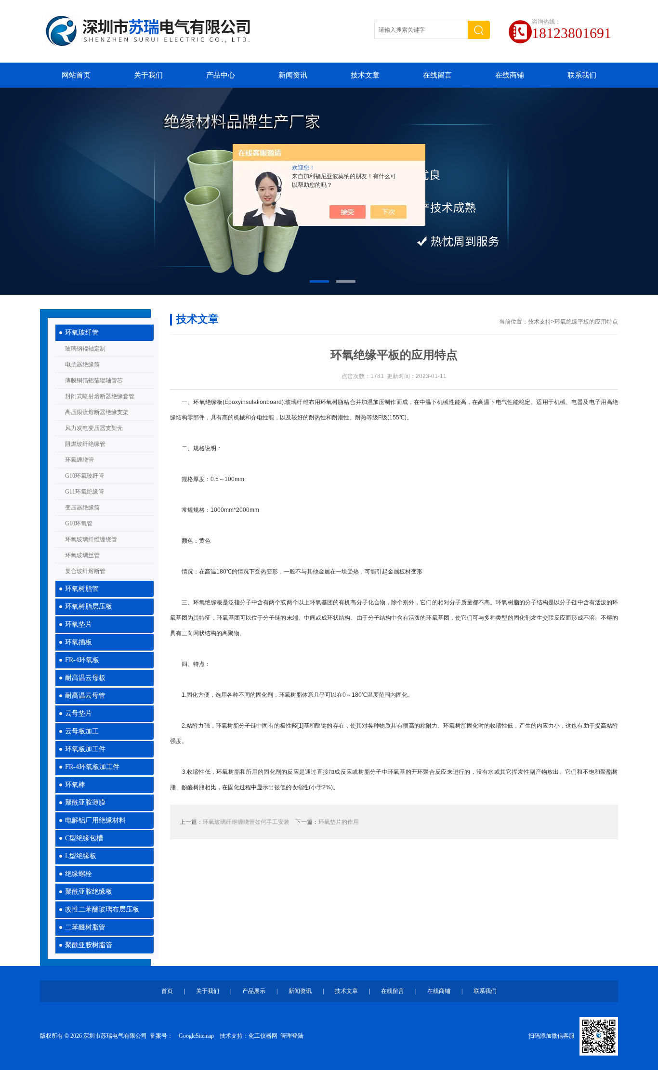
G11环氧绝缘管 (84, 491)
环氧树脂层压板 (88, 606)
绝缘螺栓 (78, 873)
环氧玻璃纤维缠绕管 (91, 539)
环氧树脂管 (82, 588)
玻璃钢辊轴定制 (85, 348)
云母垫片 (78, 713)
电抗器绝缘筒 (82, 364)
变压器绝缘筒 (82, 507)
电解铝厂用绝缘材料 (95, 820)
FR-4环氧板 (82, 660)
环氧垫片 (78, 624)
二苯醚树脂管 (85, 927)
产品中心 (220, 75)
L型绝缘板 (80, 856)
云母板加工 (82, 731)
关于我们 (148, 75)
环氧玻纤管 (82, 332)
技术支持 (539, 321)
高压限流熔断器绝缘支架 (97, 412)
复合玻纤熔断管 (85, 571)
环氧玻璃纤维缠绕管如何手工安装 (246, 822)
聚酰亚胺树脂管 (88, 945)
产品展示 (253, 991)
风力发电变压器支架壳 (94, 428)
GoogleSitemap (196, 1035)
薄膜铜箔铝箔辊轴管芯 (94, 380)
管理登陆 (291, 1035)
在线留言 (437, 75)
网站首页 (76, 75)
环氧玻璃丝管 (82, 555)
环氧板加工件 (85, 749)
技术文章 (365, 75)
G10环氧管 (78, 523)
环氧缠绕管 (79, 460)
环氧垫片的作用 (338, 822)
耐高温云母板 (85, 677)
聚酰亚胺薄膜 (85, 802)
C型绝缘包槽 (84, 838)
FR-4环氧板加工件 (92, 766)
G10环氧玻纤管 (84, 475)
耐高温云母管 (85, 695)
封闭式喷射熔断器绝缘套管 (99, 396)
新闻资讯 (292, 75)
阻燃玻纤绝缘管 (85, 444)
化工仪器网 (263, 1035)
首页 (167, 991)
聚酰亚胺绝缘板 (88, 891)
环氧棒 (75, 784)
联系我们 (581, 75)
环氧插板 (78, 642)
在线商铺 (509, 75)
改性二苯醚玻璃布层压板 (102, 909)
